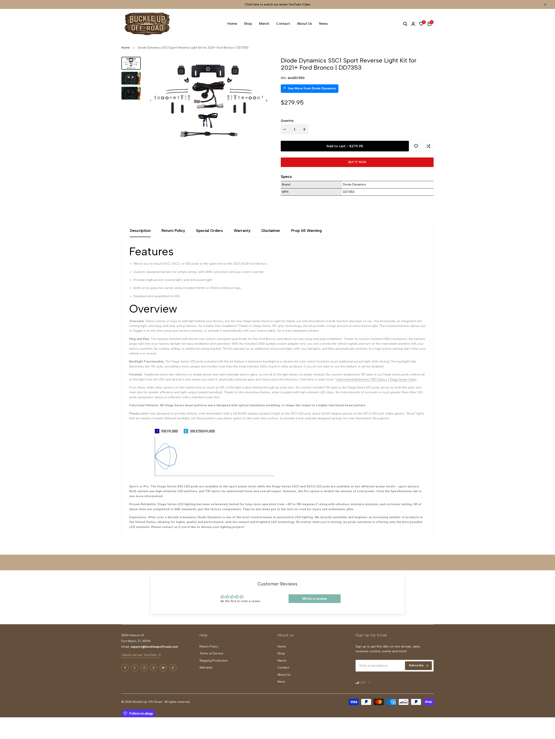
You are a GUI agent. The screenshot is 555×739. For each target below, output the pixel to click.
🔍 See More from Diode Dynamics (309, 88)
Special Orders (209, 230)
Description (140, 230)
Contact (283, 667)
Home (125, 47)
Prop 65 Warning (306, 230)
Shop (281, 653)
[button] (416, 146)
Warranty (242, 230)
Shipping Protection (213, 660)
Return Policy (173, 230)
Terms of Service (211, 653)
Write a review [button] (314, 598)
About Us (284, 675)
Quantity (287, 121)
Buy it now (357, 162)
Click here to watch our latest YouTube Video (277, 4)
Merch (282, 660)
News (281, 681)
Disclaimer (270, 230)
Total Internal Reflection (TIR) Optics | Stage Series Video (375, 379)
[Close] (544, 4)
